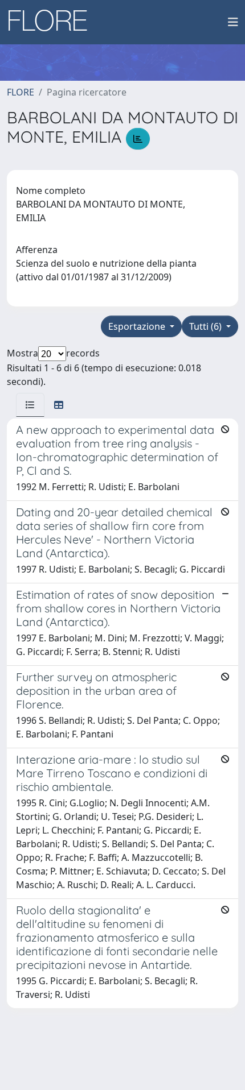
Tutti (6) (206, 326)
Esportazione (138, 326)
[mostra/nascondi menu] (233, 22)
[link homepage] (52, 22)
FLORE (20, 92)
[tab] (30, 405)
